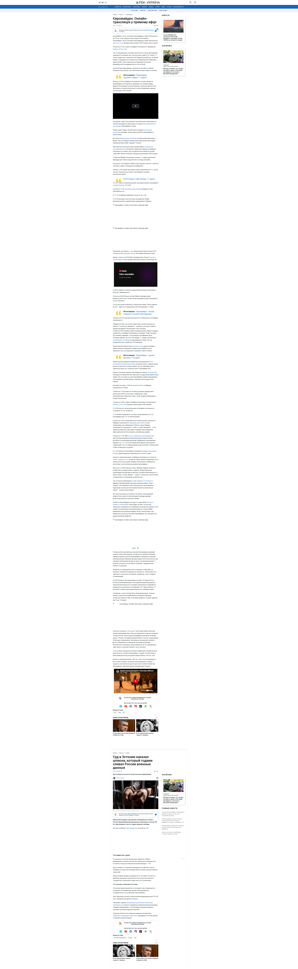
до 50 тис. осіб (118, 43)
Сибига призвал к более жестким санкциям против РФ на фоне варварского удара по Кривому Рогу (173, 820)
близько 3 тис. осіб (119, 404)
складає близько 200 (120, 185)
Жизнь (151, 7)
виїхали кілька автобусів (128, 138)
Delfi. (147, 828)
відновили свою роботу (138, 423)
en (103, 2)
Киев (119, 712)
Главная (115, 14)
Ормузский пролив (152, 10)
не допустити (152, 372)
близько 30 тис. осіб (120, 49)
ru (106, 2)
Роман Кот (166, 65)
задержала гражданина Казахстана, (125, 916)
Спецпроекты (178, 7)
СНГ (124, 712)
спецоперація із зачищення (122, 340)
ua (99, 2)
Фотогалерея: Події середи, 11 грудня (139, 179)
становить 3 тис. (122, 459)
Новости (118, 7)
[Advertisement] (135, 842)
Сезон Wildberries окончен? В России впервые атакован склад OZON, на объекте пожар (172, 37)
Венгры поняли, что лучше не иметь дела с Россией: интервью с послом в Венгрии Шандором (173, 71)
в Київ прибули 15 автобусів (142, 481)
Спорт (157, 7)
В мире (127, 753)
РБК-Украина (130, 828)
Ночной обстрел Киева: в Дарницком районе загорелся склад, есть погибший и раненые (173, 813)
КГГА (115, 712)
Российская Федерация (120, 937)
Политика (136, 7)
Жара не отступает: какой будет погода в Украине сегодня (171, 833)
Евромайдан (129, 14)
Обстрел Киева (134, 10)
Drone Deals (143, 10)
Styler (169, 7)
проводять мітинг (129, 253)
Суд (135, 937)
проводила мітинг (137, 385)
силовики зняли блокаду (133, 189)
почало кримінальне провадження (140, 436)
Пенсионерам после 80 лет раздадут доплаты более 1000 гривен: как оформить (173, 827)
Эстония (130, 937)
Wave (163, 7)
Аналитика (127, 7)
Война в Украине (163, 10)
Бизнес (144, 7)
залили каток (138, 346)
